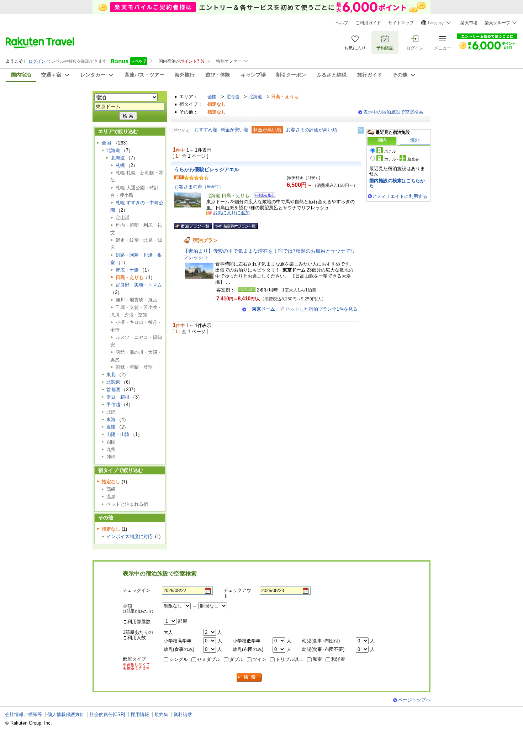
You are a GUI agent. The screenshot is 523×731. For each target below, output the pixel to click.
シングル (178, 659)
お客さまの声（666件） (198, 186)
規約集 (161, 714)
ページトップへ (414, 700)
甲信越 (113, 404)
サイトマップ (401, 22)
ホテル (390, 151)
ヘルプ (342, 22)
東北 (111, 374)
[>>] (361, 130)
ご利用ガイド (368, 22)
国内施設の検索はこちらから (397, 183)
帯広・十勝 (127, 270)
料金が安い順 (234, 129)
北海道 (232, 96)
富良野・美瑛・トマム (139, 285)
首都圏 (113, 389)
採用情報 (140, 714)
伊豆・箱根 (118, 397)
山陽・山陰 (118, 434)
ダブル (236, 659)
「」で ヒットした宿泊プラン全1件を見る (302, 309)
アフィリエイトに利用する (399, 196)
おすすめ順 (205, 129)
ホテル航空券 (401, 159)
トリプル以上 (289, 659)
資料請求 (183, 714)
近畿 (111, 427)
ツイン (259, 659)
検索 (249, 677)
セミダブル (208, 659)
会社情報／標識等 (23, 714)
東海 (111, 419)
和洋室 (338, 659)
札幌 (120, 165)
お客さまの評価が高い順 (311, 129)
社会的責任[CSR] (107, 714)
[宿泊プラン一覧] (193, 226)
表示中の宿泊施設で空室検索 (393, 112)
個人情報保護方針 (65, 714)
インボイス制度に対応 (129, 536)
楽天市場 (468, 22)
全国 (212, 96)
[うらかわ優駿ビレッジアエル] (262, 196)
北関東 (113, 382)
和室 (317, 659)
